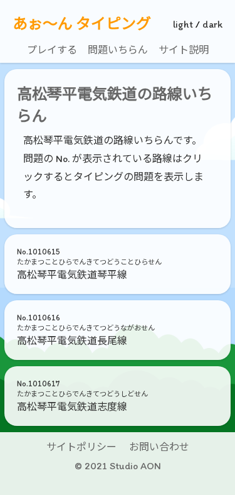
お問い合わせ (159, 447)
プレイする (52, 50)
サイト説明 (184, 50)
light (183, 24)
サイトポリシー (81, 447)
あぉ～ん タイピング (82, 23)
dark (212, 24)
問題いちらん (118, 50)
